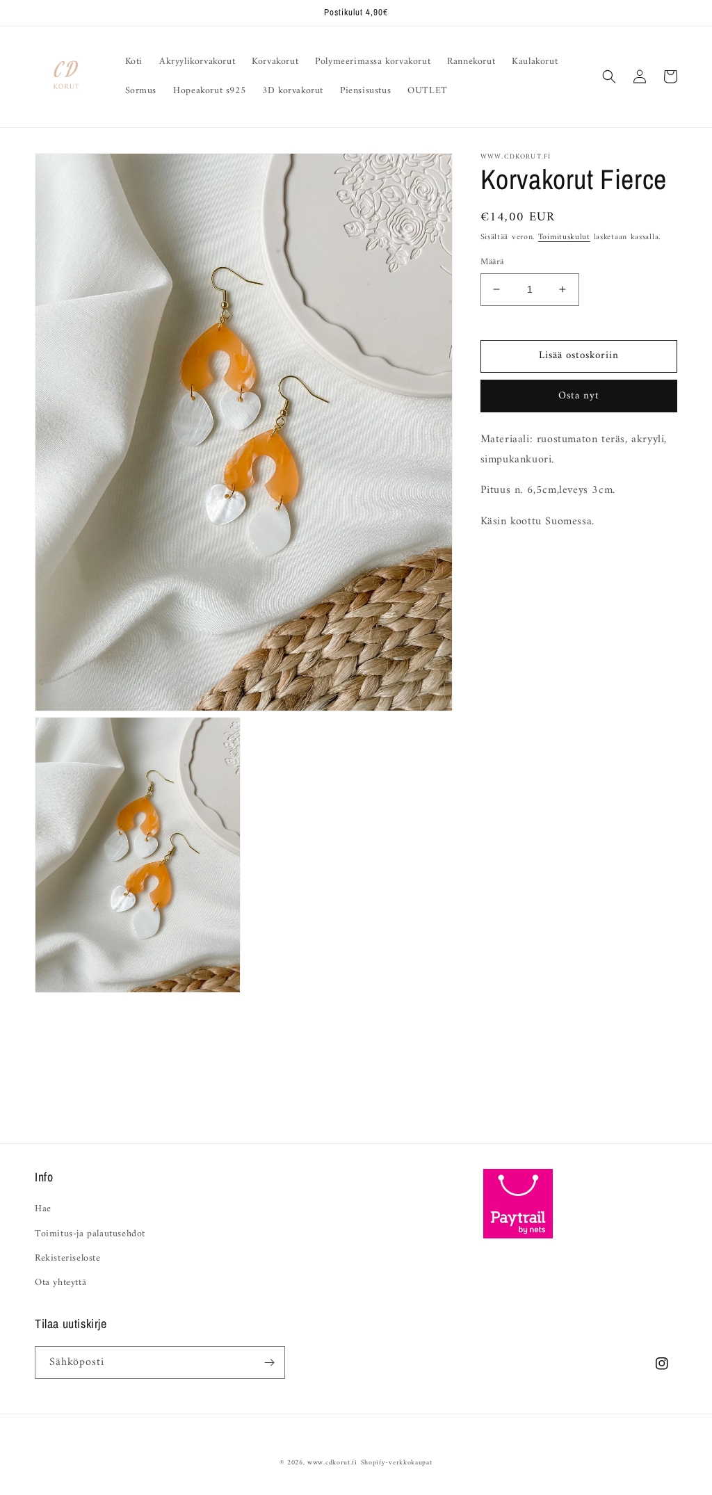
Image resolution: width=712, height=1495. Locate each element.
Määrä (492, 262)
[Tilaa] (269, 1362)
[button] (609, 76)
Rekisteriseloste (68, 1258)
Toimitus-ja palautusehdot (90, 1234)
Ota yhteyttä (60, 1282)
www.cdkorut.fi (332, 1463)
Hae (43, 1209)
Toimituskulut (564, 237)
